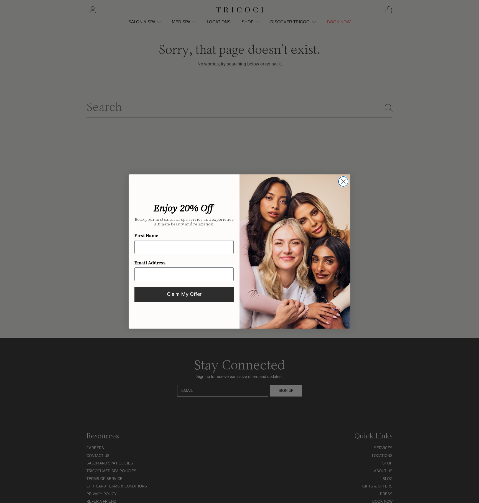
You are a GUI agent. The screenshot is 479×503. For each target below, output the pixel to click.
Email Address (149, 263)
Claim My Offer (184, 294)
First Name (146, 235)
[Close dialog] (343, 181)
